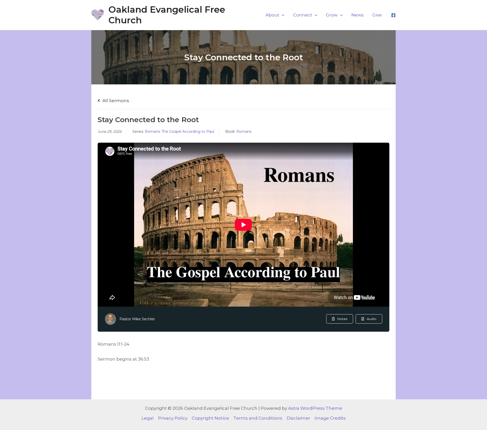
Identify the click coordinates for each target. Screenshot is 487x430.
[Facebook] (393, 15)
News (357, 14)
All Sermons (115, 100)
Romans (243, 131)
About (272, 14)
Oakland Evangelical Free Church (166, 15)
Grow (332, 14)
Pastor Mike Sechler (137, 319)
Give (377, 14)
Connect (302, 14)
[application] (281, 15)
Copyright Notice (210, 418)
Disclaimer (298, 418)
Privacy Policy (172, 418)
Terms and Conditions (257, 418)
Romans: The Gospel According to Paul (179, 131)
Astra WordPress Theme (315, 408)
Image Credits (330, 418)
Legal (148, 418)
